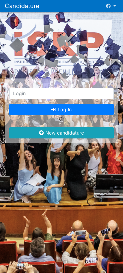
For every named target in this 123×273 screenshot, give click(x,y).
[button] (111, 6)
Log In (64, 109)
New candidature (64, 133)
